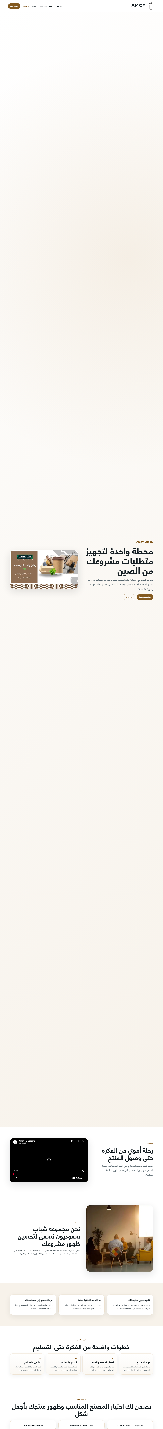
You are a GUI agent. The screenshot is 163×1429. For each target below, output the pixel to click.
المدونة (34, 6)
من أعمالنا (43, 6)
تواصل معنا (14, 6)
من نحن (59, 6)
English (26, 6)
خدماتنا (51, 6)
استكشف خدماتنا (145, 596)
